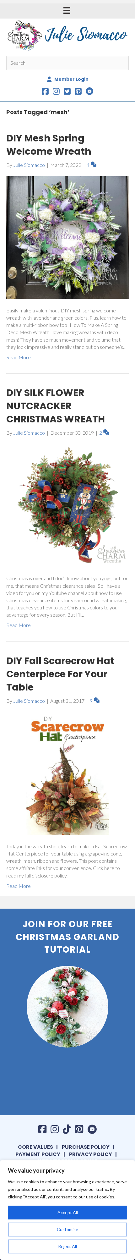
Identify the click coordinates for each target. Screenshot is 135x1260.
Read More (18, 357)
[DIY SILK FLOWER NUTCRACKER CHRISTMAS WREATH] (67, 505)
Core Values (35, 1147)
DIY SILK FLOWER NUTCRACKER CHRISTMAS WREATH (55, 406)
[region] (67, 1210)
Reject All (67, 1246)
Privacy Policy (90, 1154)
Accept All (67, 1212)
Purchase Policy (86, 1147)
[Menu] (67, 10)
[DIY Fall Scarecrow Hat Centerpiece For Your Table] (67, 773)
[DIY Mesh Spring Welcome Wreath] (67, 237)
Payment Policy (37, 1154)
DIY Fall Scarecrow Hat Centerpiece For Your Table (60, 674)
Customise (67, 1229)
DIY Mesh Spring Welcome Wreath (48, 144)
